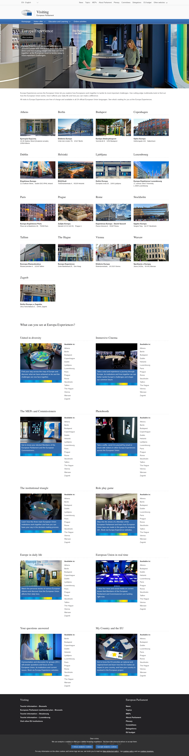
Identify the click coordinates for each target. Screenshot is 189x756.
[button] (160, 2)
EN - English (26, 2)
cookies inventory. (147, 751)
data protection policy (111, 751)
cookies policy (128, 751)
